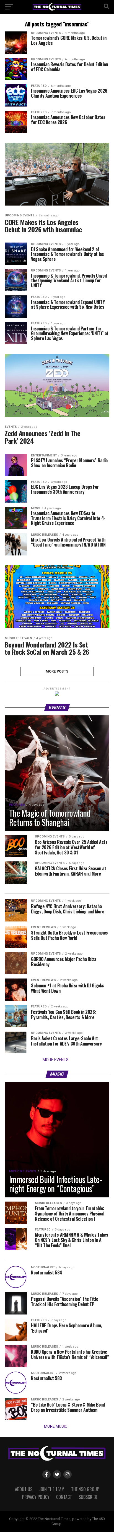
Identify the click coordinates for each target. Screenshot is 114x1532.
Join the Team (51, 1489)
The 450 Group (85, 1489)
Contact (64, 1497)
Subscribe (88, 1497)
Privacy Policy (36, 1497)
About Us (23, 1489)
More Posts (57, 671)
